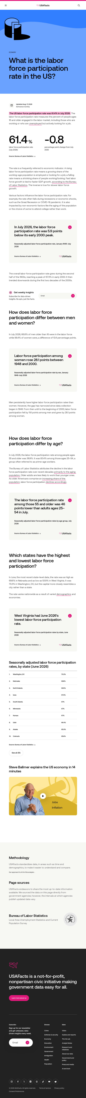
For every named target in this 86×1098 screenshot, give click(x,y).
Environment (48, 1047)
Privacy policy (59, 1088)
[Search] (79, 5)
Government (48, 1051)
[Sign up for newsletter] (73, 296)
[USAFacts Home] (43, 5)
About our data (67, 1054)
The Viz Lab (66, 1039)
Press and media (68, 1064)
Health (46, 1060)
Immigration (48, 1056)
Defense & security (51, 1035)
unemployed (35, 123)
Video (64, 1031)
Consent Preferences (16, 1091)
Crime (46, 1031)
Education (48, 1043)
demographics (63, 594)
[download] (70, 227)
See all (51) (16, 753)
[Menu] (6, 6)
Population (48, 1064)
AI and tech (66, 1069)
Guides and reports (69, 1035)
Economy (12, 52)
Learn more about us (19, 998)
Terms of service (45, 1088)
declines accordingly (56, 482)
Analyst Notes (67, 1043)
